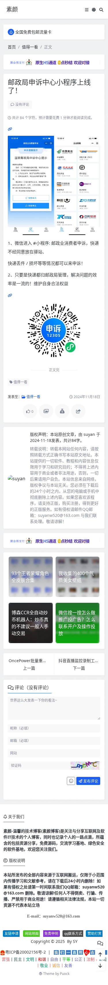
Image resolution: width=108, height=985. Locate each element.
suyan (90, 434)
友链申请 (11, 933)
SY (75, 941)
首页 (12, 47)
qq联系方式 (73, 933)
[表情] (71, 781)
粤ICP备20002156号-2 (25, 952)
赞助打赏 (94, 933)
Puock (64, 973)
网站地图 (32, 933)
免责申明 (51, 933)
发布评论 (90, 781)
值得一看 (30, 47)
